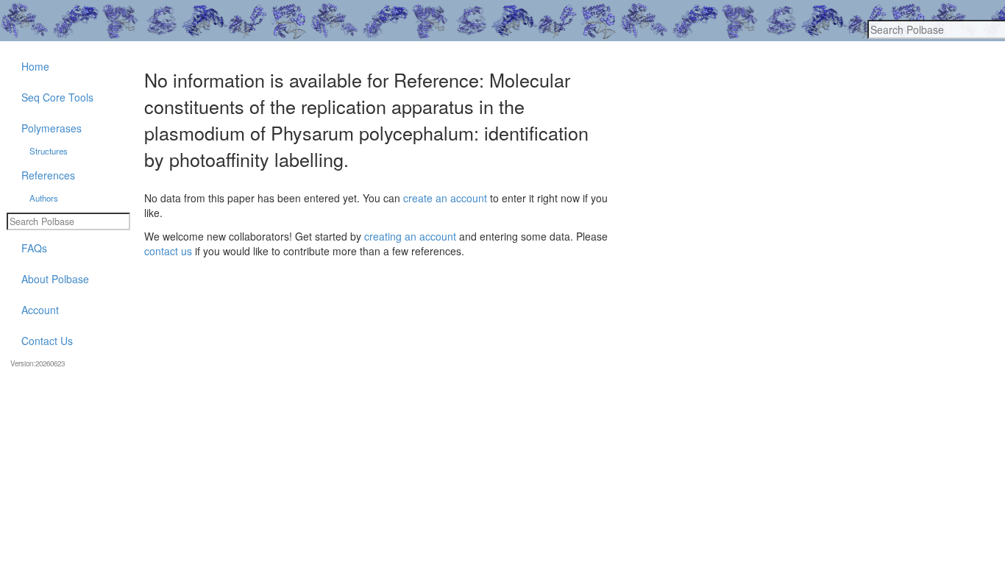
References (48, 175)
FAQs (34, 248)
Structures (48, 151)
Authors (43, 198)
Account (40, 309)
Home (35, 66)
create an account (445, 198)
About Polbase (55, 278)
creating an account (410, 236)
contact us (168, 251)
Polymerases (51, 128)
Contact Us (47, 340)
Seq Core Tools (57, 97)
